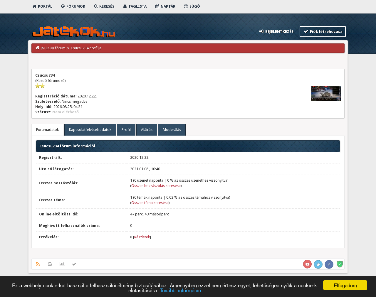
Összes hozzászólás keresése (156, 185)
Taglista (137, 6)
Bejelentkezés (278, 31)
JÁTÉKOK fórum (53, 48)
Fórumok (75, 6)
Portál (44, 6)
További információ (180, 290)
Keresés (106, 6)
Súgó (194, 6)
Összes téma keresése (150, 202)
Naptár (167, 6)
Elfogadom (345, 285)
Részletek (142, 237)
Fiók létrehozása (326, 31)
